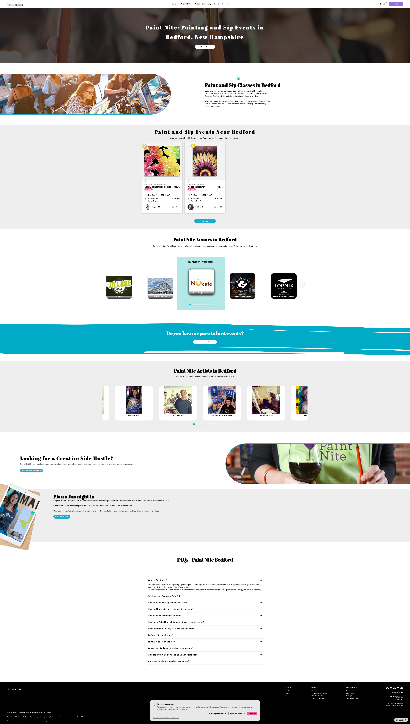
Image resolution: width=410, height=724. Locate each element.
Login (382, 4)
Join (396, 4)
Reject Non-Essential (237, 713)
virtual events (91, 511)
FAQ (312, 691)
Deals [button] (216, 4)
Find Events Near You (205, 47)
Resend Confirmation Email (319, 693)
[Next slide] (302, 284)
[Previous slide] (107, 284)
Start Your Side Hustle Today (31, 470)
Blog (286, 696)
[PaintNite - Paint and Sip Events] (15, 3)
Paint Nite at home (150, 501)
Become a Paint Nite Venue (205, 342)
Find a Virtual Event (61, 516)
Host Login (349, 696)
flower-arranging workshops (148, 511)
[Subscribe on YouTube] (398, 688)
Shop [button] (224, 4)
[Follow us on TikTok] (401, 688)
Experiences (288, 693)
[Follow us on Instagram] (391, 688)
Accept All (252, 713)
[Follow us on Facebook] (387, 688)
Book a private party (203, 4)
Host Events (349, 691)
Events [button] (174, 4)
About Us (287, 691)
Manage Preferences (218, 713)
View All (205, 221)
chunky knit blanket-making (114, 511)
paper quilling (130, 511)
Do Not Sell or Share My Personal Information (166, 718)
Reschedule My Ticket (317, 696)
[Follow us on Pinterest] (394, 688)
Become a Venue (351, 693)
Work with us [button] (186, 4)
